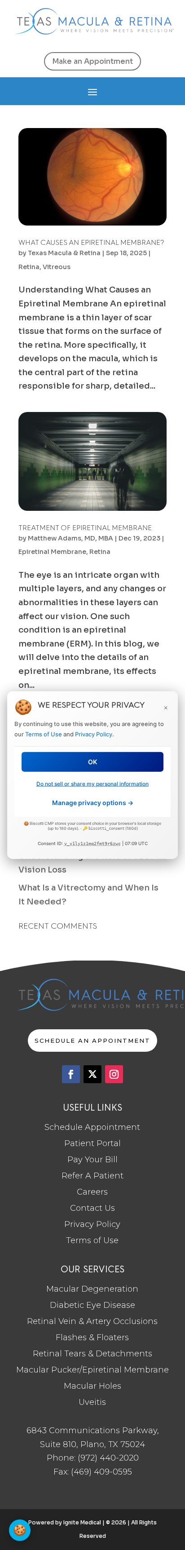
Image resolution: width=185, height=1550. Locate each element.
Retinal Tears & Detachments (92, 1354)
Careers (92, 1192)
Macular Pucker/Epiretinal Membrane (92, 1370)
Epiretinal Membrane (52, 552)
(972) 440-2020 (108, 1458)
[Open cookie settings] (20, 1530)
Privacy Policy (92, 1224)
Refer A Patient (92, 1176)
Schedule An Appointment (92, 1040)
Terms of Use (92, 1240)
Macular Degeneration (92, 1289)
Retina (29, 267)
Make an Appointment (92, 61)
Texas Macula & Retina (64, 253)
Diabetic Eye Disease (92, 1305)
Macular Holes (92, 1386)
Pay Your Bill (92, 1160)
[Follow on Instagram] (114, 1074)
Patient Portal (92, 1143)
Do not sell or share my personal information (92, 783)
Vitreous (56, 267)
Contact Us (92, 1208)
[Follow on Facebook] (71, 1074)
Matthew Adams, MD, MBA (70, 538)
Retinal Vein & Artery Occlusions (92, 1321)
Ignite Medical (82, 1522)
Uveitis (92, 1402)
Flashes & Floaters (92, 1337)
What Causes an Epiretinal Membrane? (91, 242)
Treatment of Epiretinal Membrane (85, 527)
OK (92, 761)
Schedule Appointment (92, 1127)
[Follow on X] (92, 1074)
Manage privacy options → (92, 802)
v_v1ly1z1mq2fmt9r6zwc (92, 843)
